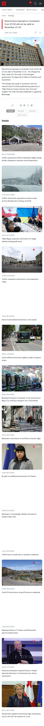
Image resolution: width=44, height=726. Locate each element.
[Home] (4, 4)
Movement (21, 111)
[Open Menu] (40, 3)
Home (4, 16)
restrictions (32, 111)
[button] (8, 10)
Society (10, 111)
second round (22, 115)
